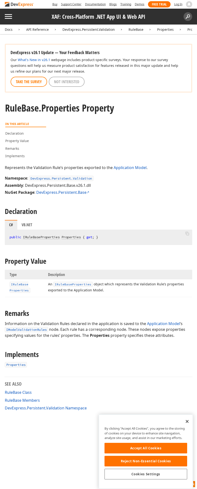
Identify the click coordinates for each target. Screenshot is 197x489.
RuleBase (136, 29)
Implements (15, 156)
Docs (8, 29)
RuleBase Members (22, 400)
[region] (145, 451)
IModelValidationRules (26, 329)
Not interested (66, 81)
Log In (178, 4)
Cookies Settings (145, 474)
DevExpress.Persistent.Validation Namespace (46, 408)
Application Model (130, 167)
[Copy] (187, 233)
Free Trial (159, 4)
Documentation (95, 4)
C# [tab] (11, 224)
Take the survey (29, 81)
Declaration (14, 133)
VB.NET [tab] (27, 224)
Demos (139, 4)
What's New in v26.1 (34, 59)
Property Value (17, 140)
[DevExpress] (19, 4)
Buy (54, 4)
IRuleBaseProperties (41, 237)
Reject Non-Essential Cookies (146, 461)
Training (125, 4)
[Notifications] (189, 4)
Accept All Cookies (146, 448)
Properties (165, 29)
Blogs (113, 4)
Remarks (12, 148)
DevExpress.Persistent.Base (61, 192)
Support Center (71, 4)
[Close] (187, 421)
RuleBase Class (18, 392)
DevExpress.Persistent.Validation (88, 29)
